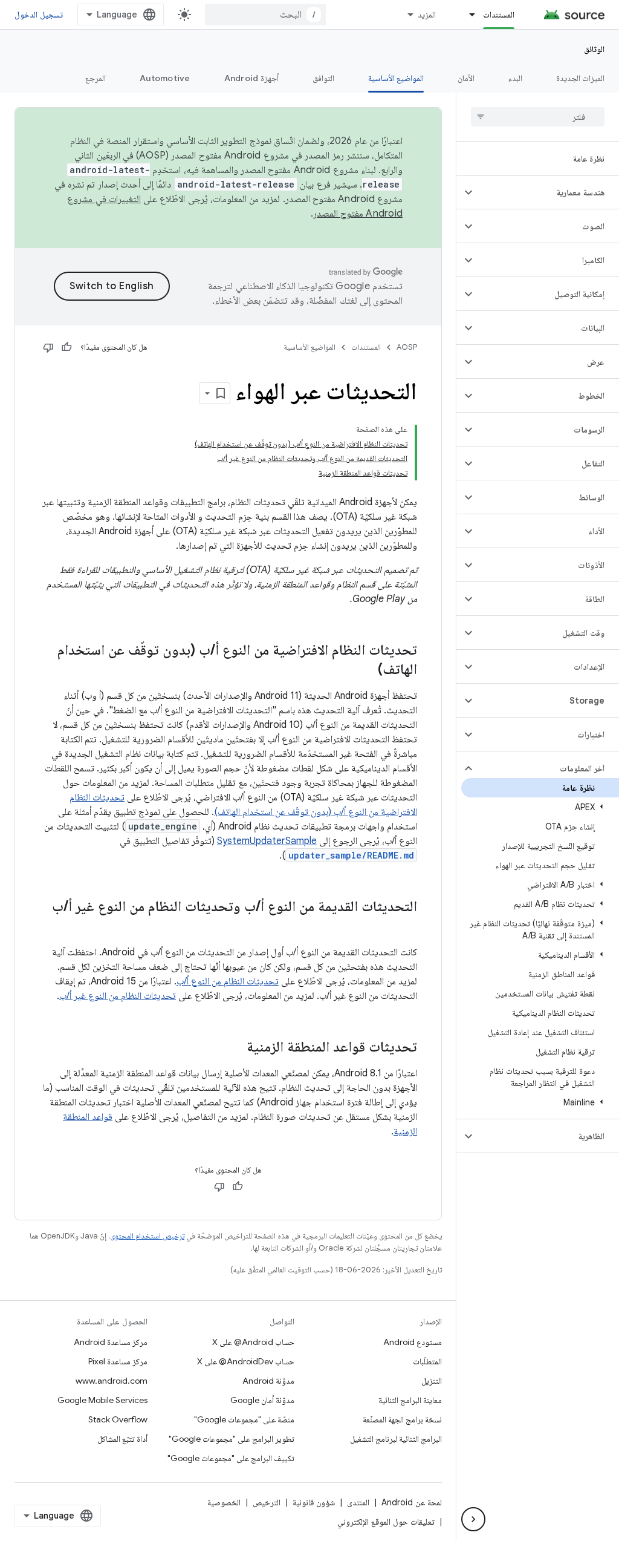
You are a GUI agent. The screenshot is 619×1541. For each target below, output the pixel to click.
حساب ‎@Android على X (253, 1342)
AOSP (407, 347)
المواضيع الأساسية (396, 78)
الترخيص (266, 1502)
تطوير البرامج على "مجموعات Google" (231, 1438)
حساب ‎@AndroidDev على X (245, 1361)
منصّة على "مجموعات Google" (244, 1419)
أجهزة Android (251, 78)
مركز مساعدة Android (110, 1342)
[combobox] (265, 14)
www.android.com (111, 1380)
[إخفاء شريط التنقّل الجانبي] (473, 1519)
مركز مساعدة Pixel (117, 1361)
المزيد (427, 14)
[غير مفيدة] (48, 347)
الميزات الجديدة (580, 78)
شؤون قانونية (314, 1502)
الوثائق (594, 49)
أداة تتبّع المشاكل (122, 1438)
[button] (547, 192)
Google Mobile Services (102, 1400)
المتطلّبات (427, 1361)
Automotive (165, 78)
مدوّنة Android (268, 1380)
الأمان (466, 78)
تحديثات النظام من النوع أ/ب (228, 981)
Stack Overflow (117, 1419)
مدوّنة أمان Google (262, 1400)
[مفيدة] (66, 347)
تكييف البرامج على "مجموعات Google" (230, 1458)
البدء (515, 78)
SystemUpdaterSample (267, 841)
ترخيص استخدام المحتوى (147, 1236)
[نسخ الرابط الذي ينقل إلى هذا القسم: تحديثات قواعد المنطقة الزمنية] (234, 1048)
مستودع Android (412, 1342)
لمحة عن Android (411, 1502)
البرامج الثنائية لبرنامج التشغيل (396, 1438)
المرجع (95, 78)
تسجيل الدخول (39, 14)
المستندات (498, 14)
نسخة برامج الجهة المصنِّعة (402, 1419)
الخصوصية (224, 1502)
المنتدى (358, 1502)
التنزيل (431, 1380)
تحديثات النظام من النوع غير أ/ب (117, 996)
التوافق (323, 78)
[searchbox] (537, 116)
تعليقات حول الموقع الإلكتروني (386, 1521)
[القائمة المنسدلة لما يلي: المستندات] (466, 14)
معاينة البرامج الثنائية (410, 1400)
